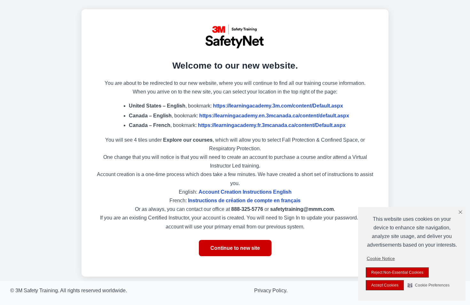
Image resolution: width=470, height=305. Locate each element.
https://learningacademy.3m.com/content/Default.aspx (278, 105)
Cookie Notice (381, 258)
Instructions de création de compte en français (244, 200)
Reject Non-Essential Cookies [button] (397, 272)
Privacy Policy (270, 290)
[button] (428, 285)
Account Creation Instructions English (245, 192)
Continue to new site (235, 248)
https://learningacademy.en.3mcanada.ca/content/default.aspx (274, 115)
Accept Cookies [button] (384, 285)
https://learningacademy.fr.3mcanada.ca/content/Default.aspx (272, 125)
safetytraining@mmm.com (302, 209)
